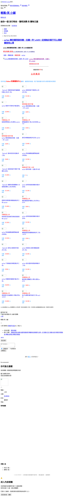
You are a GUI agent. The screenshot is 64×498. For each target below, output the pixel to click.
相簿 (5, 29)
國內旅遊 (13, 330)
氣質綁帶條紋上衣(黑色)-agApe (11, 122)
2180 (27, 301)
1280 (7, 96)
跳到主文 (3, 17)
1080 (7, 301)
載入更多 (3, 340)
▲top (2, 337)
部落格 (6, 31)
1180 (27, 96)
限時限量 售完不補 (27, 104)
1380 (7, 222)
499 (27, 112)
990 (7, 269)
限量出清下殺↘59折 (28, 167)
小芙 (2, 316)
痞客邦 (10, 325)
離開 (9, 494)
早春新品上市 (6, 120)
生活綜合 (14, 25)
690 (27, 206)
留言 (13, 325)
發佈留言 (3, 350)
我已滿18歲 (4, 494)
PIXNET (19, 475)
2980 (7, 112)
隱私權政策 (41, 475)
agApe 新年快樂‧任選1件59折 (31, 169)
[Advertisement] (7, 433)
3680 (7, 254)
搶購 (3, 97)
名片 (5, 33)
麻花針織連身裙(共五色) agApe (31, 137)
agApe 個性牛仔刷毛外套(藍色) (11, 106)
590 (27, 128)
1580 (27, 159)
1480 (7, 128)
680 (7, 159)
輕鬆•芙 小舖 (8, 12)
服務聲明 (48, 475)
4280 (7, 285)
